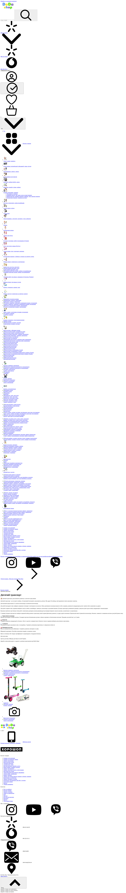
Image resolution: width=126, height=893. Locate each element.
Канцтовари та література (10, 547)
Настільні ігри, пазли (9, 540)
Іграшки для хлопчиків (9, 527)
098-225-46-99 (4, 32)
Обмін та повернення (22, 556)
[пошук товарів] (25, 15)
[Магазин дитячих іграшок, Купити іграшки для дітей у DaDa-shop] (8, 729)
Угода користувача (57, 556)
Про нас (32, 556)
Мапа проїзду (4, 876)
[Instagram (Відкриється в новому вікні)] (11, 567)
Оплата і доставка (13, 556)
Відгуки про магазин (39, 556)
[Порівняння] (12, 88)
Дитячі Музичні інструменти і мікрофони (14, 542)
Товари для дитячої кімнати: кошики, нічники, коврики (17, 546)
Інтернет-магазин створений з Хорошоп (10, 743)
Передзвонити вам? (5, 70)
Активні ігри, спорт (8, 534)
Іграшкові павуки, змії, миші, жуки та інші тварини (19, 195)
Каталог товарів (5, 556)
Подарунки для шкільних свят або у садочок (15, 550)
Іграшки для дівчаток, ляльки (11, 529)
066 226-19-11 (4, 69)
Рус (4, 131)
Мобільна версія (26, 741)
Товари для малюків (8, 530)
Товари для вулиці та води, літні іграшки (14, 539)
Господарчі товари (8, 551)
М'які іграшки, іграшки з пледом (12, 537)
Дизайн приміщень (8, 554)
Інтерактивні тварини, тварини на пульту (16, 197)
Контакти (47, 556)
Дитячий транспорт (8, 533)
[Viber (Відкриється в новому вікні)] (55, 567)
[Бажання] (63, 99)
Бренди (5, 552)
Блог (29, 556)
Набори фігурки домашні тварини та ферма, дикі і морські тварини (23, 196)
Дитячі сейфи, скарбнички (10, 543)
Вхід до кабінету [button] (8, 789)
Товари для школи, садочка (10, 548)
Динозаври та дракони (12, 193)
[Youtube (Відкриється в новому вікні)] (33, 567)
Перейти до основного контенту (9, 1)
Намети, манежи (8, 544)
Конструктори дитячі (9, 531)
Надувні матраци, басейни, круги (12, 535)
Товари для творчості (9, 538)
